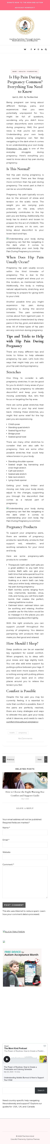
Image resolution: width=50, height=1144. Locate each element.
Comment (8, 864)
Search (41, 1090)
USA (15, 1106)
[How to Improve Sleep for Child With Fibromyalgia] (8, 759)
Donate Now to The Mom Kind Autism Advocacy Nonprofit (25, 5)
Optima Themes (32, 1139)
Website (6, 852)
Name (6, 827)
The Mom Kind (32, 97)
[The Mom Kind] (25, 26)
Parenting (32, 71)
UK (20, 1106)
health (12, 733)
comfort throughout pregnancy (22, 722)
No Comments (25, 738)
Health (22, 71)
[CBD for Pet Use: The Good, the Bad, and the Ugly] (41, 759)
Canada (31, 1106)
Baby (15, 71)
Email (6, 840)
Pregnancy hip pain (17, 148)
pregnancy (23, 733)
